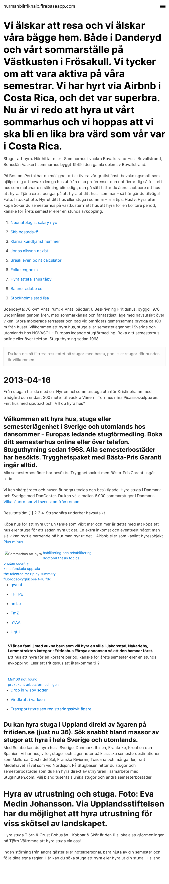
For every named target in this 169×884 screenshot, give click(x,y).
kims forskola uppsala (22, 568)
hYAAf (16, 622)
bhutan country (16, 563)
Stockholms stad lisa (30, 298)
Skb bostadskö (24, 232)
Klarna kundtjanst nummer (35, 241)
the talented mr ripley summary (30, 574)
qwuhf (16, 584)
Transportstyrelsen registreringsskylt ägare (51, 709)
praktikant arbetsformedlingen (33, 684)
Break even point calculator (36, 260)
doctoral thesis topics (61, 558)
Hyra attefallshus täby (31, 279)
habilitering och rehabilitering (67, 553)
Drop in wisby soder (29, 690)
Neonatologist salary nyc (34, 222)
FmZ (15, 613)
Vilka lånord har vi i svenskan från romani (42, 501)
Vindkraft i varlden (28, 699)
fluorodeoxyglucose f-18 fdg (27, 579)
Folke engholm (24, 269)
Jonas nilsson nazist (29, 250)
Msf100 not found (22, 679)
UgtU (15, 632)
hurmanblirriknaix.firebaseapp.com (39, 6)
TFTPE (17, 594)
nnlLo (16, 603)
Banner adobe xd (26, 288)
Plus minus (13, 542)
